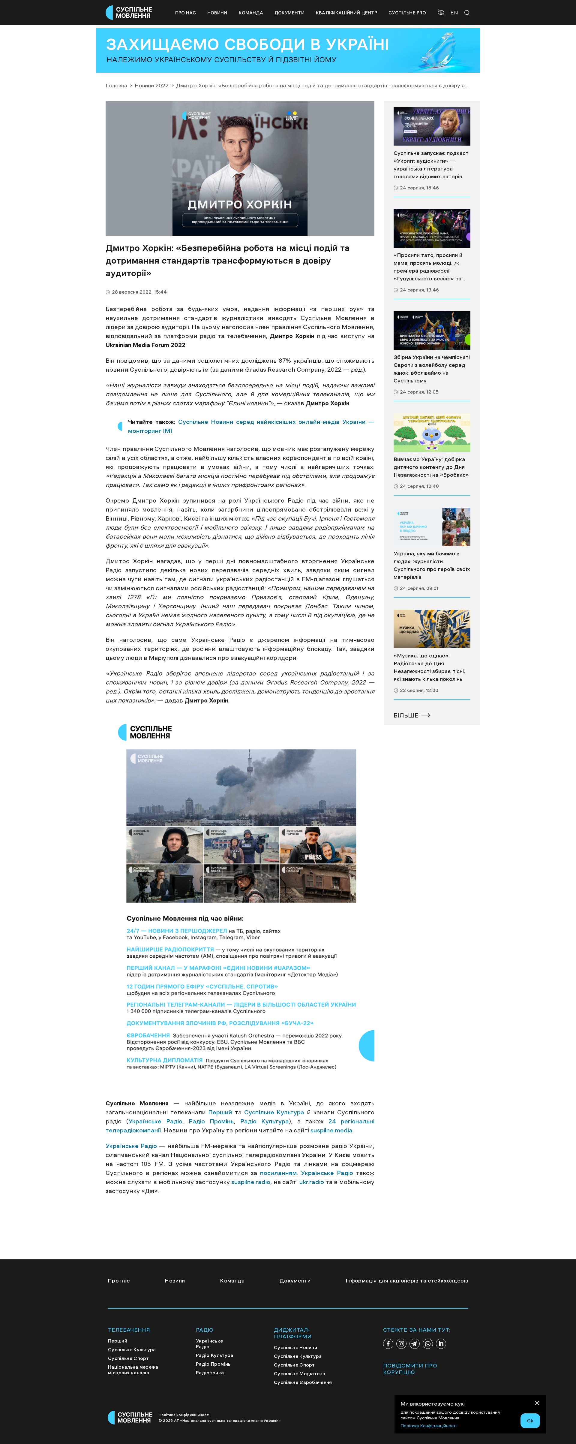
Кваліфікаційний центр (346, 13)
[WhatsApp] (428, 1344)
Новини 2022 (152, 85)
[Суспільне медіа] (432, 126)
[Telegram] (415, 1344)
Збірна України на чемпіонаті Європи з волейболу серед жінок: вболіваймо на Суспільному (432, 369)
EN (454, 12)
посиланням (278, 1173)
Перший (220, 1112)
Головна (116, 85)
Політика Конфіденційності (428, 1426)
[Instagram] (401, 1344)
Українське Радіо (155, 1121)
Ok (530, 1420)
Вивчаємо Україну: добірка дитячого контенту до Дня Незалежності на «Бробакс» (431, 467)
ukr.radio (311, 1182)
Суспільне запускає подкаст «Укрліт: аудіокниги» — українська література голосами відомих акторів (431, 164)
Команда (251, 13)
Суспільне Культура (274, 1112)
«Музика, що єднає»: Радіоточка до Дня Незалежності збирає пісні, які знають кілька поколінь (429, 667)
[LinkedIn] (441, 1344)
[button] (442, 13)
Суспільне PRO (407, 13)
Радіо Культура (264, 1121)
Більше (406, 715)
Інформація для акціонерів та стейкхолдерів (407, 1280)
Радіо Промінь (211, 1121)
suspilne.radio (250, 1182)
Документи (289, 13)
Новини (217, 13)
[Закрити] (537, 1404)
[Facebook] (388, 1344)
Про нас (185, 13)
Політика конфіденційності (184, 1415)
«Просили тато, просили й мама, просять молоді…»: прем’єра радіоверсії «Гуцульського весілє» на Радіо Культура (428, 267)
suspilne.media (331, 1130)
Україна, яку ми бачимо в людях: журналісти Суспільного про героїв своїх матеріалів (432, 565)
